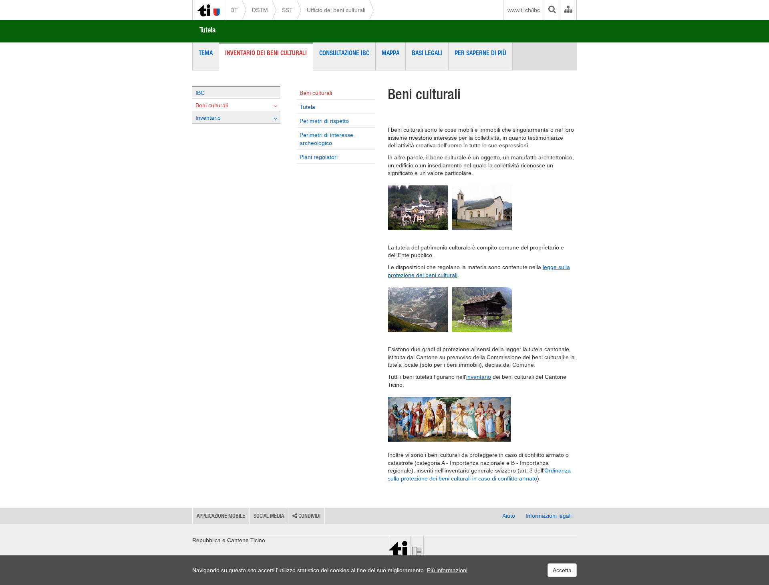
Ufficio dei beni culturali (336, 10)
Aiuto (508, 516)
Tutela (207, 29)
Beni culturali (211, 105)
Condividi (308, 515)
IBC (200, 93)
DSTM (260, 10)
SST (287, 10)
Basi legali (427, 52)
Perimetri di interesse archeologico (326, 139)
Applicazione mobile (221, 515)
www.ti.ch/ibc (523, 10)
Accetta (562, 570)
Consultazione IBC (344, 52)
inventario (478, 377)
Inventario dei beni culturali (266, 52)
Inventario (208, 118)
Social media (269, 515)
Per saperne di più (480, 52)
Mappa (390, 52)
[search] (552, 10)
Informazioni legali (548, 516)
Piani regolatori (319, 157)
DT (234, 10)
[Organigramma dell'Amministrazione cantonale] (568, 10)
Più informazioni (447, 570)
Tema (206, 52)
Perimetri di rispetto (324, 121)
